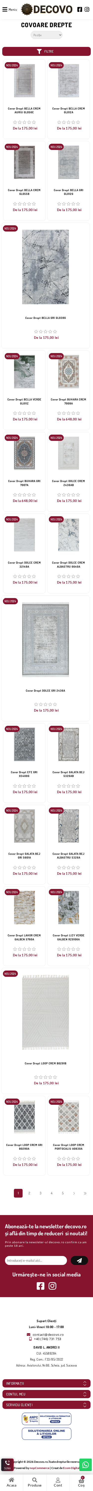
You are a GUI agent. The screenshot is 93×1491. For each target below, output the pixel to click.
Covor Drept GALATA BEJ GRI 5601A (24, 855)
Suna (7, 1468)
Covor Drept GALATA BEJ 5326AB (69, 774)
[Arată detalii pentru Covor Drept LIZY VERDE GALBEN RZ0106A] (68, 907)
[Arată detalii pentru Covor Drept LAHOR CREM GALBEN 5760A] (24, 907)
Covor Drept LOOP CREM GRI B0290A (24, 1146)
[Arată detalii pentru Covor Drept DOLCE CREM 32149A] (24, 534)
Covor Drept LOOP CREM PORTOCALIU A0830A (68, 1146)
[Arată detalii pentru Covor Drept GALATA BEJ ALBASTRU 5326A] (68, 826)
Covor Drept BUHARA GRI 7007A (24, 483)
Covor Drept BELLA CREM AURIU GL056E (24, 110)
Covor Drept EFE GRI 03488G (24, 774)
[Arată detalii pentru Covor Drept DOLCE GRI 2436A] (45, 639)
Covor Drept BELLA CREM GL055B (24, 192)
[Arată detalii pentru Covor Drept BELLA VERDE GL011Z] (24, 371)
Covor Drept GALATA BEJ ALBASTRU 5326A (69, 855)
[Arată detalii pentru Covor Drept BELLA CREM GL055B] (24, 162)
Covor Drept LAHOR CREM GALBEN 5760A (24, 937)
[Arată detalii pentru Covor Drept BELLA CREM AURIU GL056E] (24, 80)
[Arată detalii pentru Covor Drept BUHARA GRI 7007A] (24, 453)
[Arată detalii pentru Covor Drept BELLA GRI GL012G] (68, 162)
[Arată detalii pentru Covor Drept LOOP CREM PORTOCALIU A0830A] (68, 1117)
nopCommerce (39, 1468)
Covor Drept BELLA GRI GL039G (45, 318)
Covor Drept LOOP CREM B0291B (45, 1063)
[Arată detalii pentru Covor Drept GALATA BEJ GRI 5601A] (24, 826)
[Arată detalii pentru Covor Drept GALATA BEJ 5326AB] (68, 744)
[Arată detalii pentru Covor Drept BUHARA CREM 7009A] (68, 371)
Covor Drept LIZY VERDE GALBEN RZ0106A (69, 937)
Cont (58, 1485)
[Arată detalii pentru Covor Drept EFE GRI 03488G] (24, 744)
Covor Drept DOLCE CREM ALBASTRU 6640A (68, 564)
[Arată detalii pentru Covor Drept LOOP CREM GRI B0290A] (24, 1117)
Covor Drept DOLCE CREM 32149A (24, 564)
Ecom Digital (71, 1468)
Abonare (79, 1260)
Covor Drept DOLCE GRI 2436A (45, 690)
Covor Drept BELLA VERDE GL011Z (24, 401)
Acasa (12, 1485)
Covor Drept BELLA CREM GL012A (68, 110)
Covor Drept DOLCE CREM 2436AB (68, 483)
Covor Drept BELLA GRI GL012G (69, 192)
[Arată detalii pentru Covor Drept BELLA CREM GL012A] (68, 80)
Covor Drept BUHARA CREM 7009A (68, 401)
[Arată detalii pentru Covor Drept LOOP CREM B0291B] (45, 1012)
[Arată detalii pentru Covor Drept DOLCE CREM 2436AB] (68, 453)
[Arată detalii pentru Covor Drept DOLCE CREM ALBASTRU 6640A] (68, 534)
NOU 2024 (12, 65)
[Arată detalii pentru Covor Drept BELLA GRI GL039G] (45, 267)
